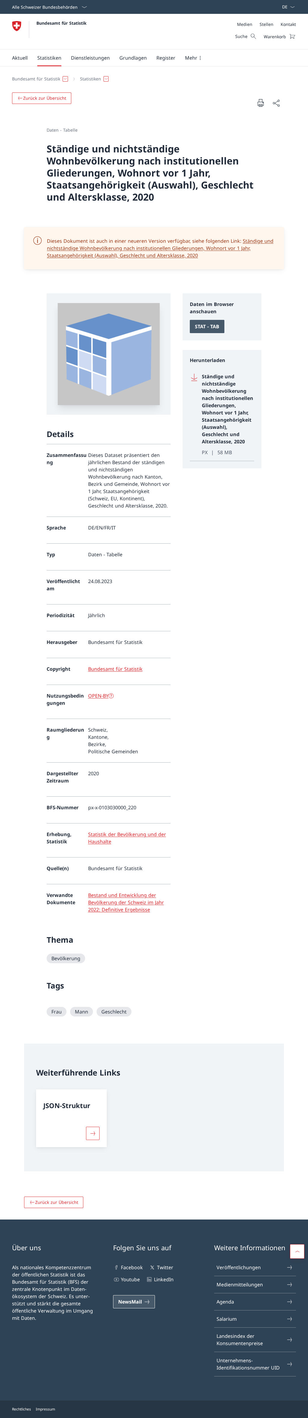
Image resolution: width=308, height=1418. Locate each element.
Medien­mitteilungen (240, 1284)
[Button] (92, 1133)
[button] (19, 57)
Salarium (227, 1319)
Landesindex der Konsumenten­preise (240, 1340)
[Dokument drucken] (260, 102)
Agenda (225, 1301)
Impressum (45, 1409)
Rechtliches (21, 1409)
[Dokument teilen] (276, 103)
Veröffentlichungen (239, 1267)
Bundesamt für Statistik (61, 23)
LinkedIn (163, 1279)
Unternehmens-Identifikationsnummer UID (248, 1364)
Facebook (132, 1267)
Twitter (165, 1267)
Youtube (130, 1279)
